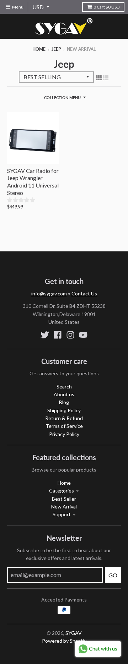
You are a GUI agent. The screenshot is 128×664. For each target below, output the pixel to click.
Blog (64, 402)
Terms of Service (64, 426)
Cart (106, 7)
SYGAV (73, 633)
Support (62, 514)
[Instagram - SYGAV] (70, 335)
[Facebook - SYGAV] (57, 335)
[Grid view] (99, 77)
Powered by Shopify (64, 641)
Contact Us (84, 293)
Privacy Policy (64, 434)
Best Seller (64, 499)
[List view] (105, 77)
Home (39, 49)
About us (64, 394)
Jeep (56, 49)
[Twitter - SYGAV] (45, 335)
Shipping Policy (64, 410)
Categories (61, 491)
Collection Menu (62, 97)
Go (112, 575)
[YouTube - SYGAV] (83, 335)
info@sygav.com (49, 293)
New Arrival (64, 507)
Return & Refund (64, 418)
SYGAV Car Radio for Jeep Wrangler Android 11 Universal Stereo (33, 181)
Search (64, 386)
